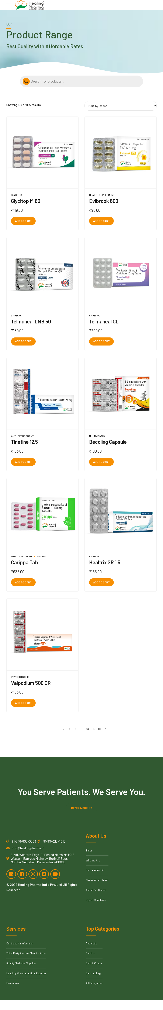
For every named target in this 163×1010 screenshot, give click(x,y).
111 (99, 728)
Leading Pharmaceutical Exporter (26, 973)
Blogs (89, 850)
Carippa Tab (24, 562)
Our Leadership (95, 870)
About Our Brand (95, 890)
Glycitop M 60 (25, 201)
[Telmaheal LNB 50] (42, 273)
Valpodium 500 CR (31, 683)
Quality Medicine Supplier (21, 963)
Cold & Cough (94, 963)
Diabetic (16, 194)
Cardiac (16, 315)
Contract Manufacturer (20, 943)
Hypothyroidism (21, 556)
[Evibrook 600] (120, 153)
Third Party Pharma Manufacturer (26, 953)
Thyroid (42, 556)
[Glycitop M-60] (42, 153)
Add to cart (23, 221)
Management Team (97, 880)
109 (87, 728)
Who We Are (93, 860)
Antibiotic (91, 943)
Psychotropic (20, 676)
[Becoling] (120, 394)
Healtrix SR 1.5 (104, 562)
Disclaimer (12, 983)
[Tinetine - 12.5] (42, 394)
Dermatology (93, 973)
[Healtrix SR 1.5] (120, 514)
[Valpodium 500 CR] (42, 635)
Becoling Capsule (108, 442)
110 (93, 728)
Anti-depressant (22, 435)
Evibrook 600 (103, 201)
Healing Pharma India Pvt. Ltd (40, 884)
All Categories (94, 983)
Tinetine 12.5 (24, 442)
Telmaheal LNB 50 (31, 321)
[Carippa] (42, 514)
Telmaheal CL (104, 321)
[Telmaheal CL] (120, 273)
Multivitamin (97, 435)
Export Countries (96, 900)
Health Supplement (102, 194)
